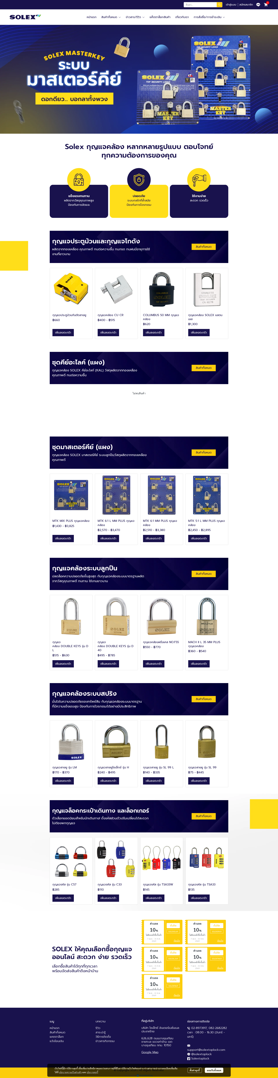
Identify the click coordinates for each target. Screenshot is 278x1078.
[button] (203, 4)
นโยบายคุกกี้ (92, 1072)
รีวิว (98, 1028)
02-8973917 (199, 1028)
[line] (258, 4)
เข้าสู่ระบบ (231, 5)
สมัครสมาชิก (246, 5)
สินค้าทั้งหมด (57, 1032)
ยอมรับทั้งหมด (214, 1070)
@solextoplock (201, 1054)
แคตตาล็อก (57, 1036)
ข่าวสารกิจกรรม (105, 1041)
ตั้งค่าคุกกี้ (195, 1070)
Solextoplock (200, 1058)
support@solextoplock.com (206, 1050)
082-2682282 (218, 1028)
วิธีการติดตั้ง (103, 1036)
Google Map (149, 1052)
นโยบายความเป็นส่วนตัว (70, 1072)
